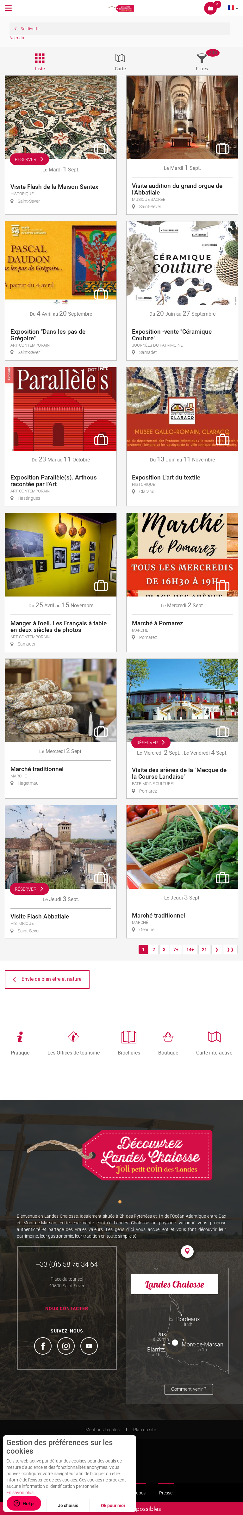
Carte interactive (214, 1052)
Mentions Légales (102, 1429)
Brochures (129, 1052)
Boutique (168, 1052)
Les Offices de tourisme (73, 1052)
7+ (175, 949)
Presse (165, 1492)
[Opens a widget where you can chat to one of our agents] (23, 1504)
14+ (190, 949)
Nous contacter (66, 1308)
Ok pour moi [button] (113, 1505)
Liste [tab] (40, 68)
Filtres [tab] (202, 68)
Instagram (66, 1346)
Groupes (137, 1492)
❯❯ (230, 949)
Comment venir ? (188, 1389)
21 (204, 949)
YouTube (89, 1346)
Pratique (20, 1052)
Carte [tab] (120, 68)
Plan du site (144, 1429)
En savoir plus (20, 1492)
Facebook (43, 1346)
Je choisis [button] (68, 1505)
